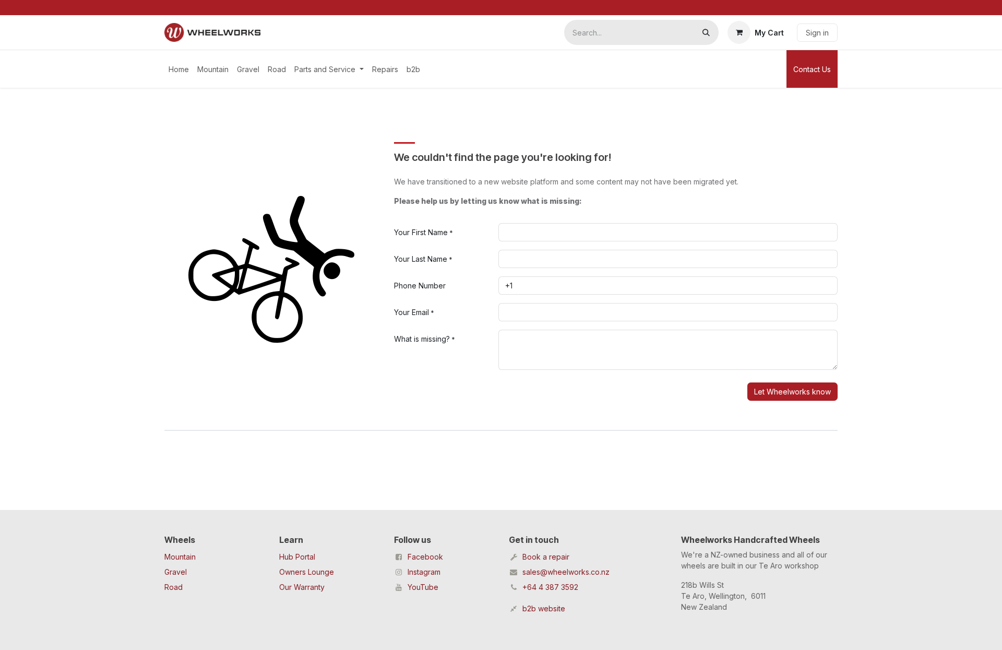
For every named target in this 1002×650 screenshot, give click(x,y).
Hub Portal (297, 556)
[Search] (706, 32)
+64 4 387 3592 (550, 587)
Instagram (424, 571)
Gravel (175, 571)
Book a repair (545, 556)
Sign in (817, 32)
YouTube (423, 587)
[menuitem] (178, 69)
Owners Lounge (306, 571)
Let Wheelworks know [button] (792, 391)
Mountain (180, 556)
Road (173, 587)
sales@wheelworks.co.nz (566, 571)
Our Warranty (302, 587)
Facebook (425, 556)
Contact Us (812, 69)
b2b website (543, 608)
